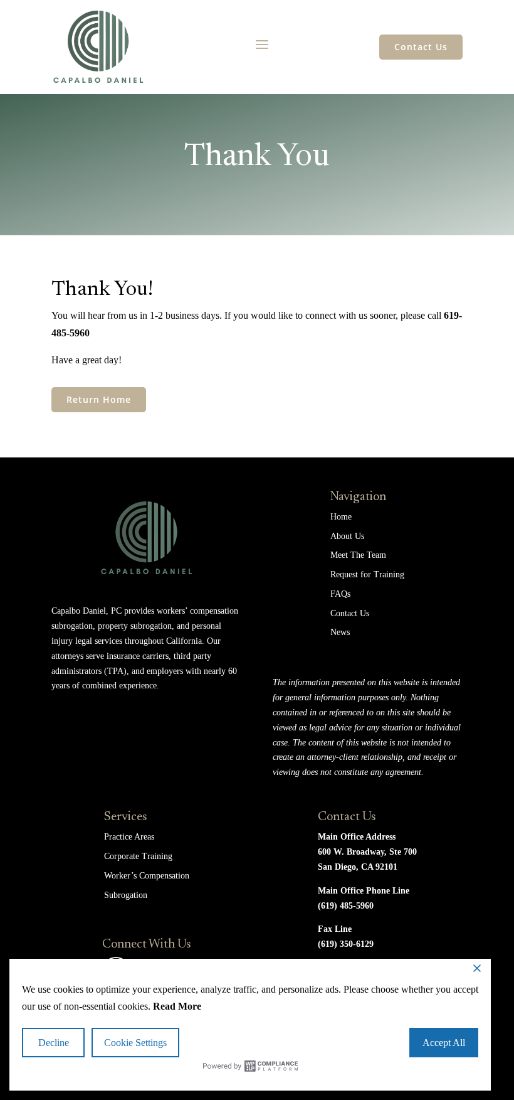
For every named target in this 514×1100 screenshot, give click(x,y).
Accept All (443, 1042)
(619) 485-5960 (346, 905)
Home (341, 516)
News (340, 632)
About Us (347, 536)
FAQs (340, 594)
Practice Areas (129, 836)
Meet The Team (358, 555)
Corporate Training (138, 856)
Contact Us (421, 47)
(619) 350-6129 (346, 944)
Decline (53, 1042)
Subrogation (125, 895)
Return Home (98, 399)
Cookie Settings (135, 1042)
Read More (177, 1006)
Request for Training (367, 574)
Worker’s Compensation (146, 875)
